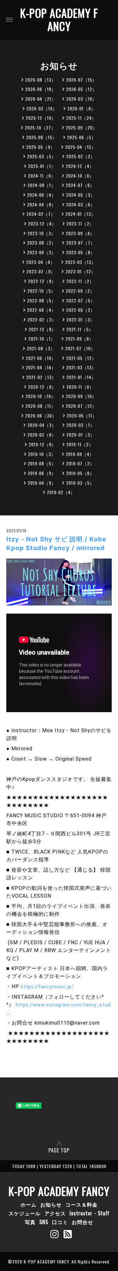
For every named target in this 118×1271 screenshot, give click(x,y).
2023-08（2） (41, 242)
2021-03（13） (81, 367)
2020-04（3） (41, 425)
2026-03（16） (81, 98)
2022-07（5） (80, 300)
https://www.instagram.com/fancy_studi (63, 1004)
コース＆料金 (81, 1204)
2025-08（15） (41, 137)
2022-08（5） (41, 300)
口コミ (60, 1222)
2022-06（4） (41, 309)
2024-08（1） (41, 185)
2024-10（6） (80, 175)
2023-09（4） (80, 233)
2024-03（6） (80, 204)
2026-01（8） (81, 108)
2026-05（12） (81, 89)
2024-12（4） (80, 166)
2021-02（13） (41, 377)
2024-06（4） (41, 194)
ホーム (28, 1204)
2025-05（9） (40, 147)
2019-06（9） (42, 473)
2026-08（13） (40, 79)
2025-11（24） (81, 117)
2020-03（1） (80, 425)
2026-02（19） (41, 108)
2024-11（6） (42, 175)
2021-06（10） (41, 358)
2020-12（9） (42, 386)
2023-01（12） (80, 271)
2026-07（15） (81, 79)
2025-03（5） (41, 156)
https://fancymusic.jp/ (47, 986)
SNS (43, 1222)
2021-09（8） (79, 338)
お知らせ (51, 1204)
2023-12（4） (42, 223)
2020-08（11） (40, 406)
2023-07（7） (80, 242)
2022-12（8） (42, 281)
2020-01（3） (80, 434)
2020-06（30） (41, 415)
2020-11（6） (80, 386)
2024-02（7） (40, 213)
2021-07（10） (80, 348)
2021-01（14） (81, 377)
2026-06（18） (40, 89)
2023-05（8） (80, 252)
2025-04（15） (80, 147)
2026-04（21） (40, 98)
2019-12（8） (42, 444)
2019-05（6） (80, 473)
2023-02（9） (40, 271)
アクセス (55, 1213)
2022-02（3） (41, 319)
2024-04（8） (41, 204)
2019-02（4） (61, 492)
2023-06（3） (41, 252)
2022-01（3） (80, 319)
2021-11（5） (79, 329)
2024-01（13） (80, 213)
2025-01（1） (42, 166)
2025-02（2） (80, 156)
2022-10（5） (41, 290)
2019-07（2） (80, 463)
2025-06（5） (81, 137)
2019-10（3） (42, 454)
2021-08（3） (41, 348)
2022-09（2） (80, 290)
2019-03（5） (80, 482)
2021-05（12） (81, 358)
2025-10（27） (40, 127)
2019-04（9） (42, 482)
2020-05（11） (82, 415)
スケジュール (24, 1213)
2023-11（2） (80, 223)
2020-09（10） (81, 396)
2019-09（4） (80, 454)
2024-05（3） (80, 194)
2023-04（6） (40, 262)
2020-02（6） (41, 434)
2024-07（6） (80, 185)
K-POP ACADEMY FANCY (59, 19)
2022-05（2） (80, 309)
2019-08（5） (42, 463)
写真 (30, 1222)
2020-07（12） (81, 406)
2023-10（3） (41, 233)
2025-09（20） (81, 127)
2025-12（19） (41, 117)
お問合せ (82, 1222)
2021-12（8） (42, 329)
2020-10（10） (40, 396)
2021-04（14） (41, 367)
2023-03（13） (80, 262)
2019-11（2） (79, 444)
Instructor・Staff (90, 1213)
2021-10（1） (41, 338)
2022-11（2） (80, 281)
